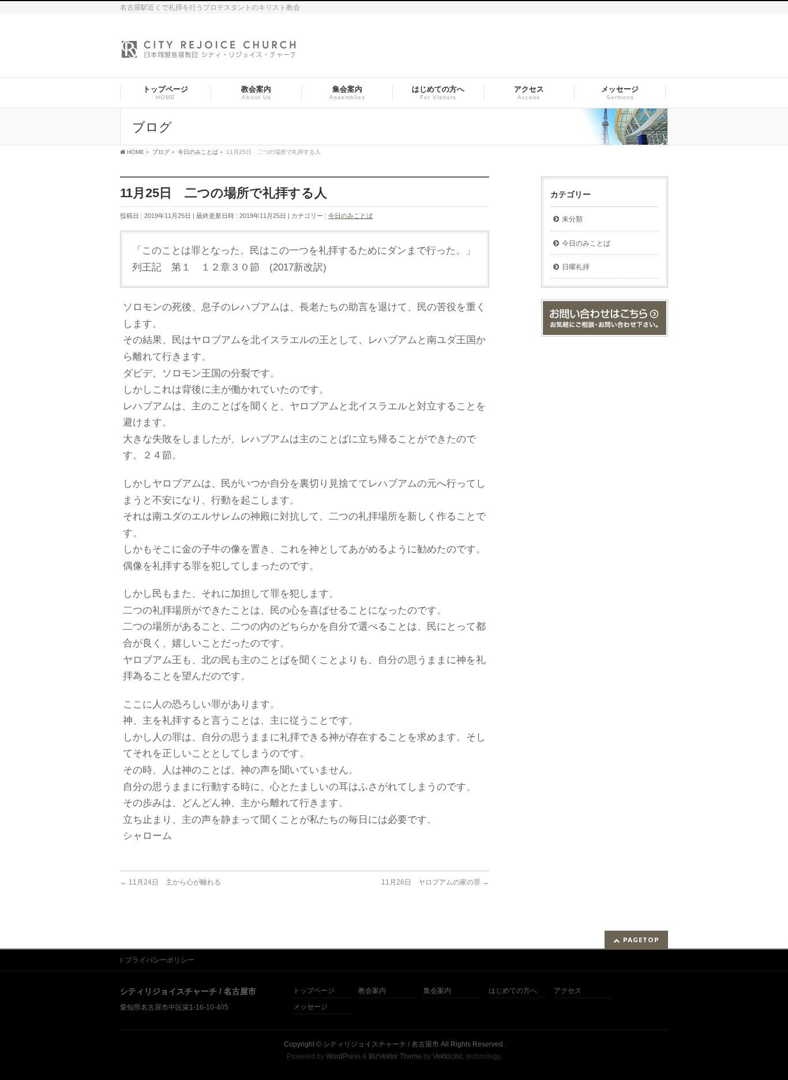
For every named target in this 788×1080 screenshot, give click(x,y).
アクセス (567, 991)
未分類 (572, 219)
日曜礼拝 (576, 267)
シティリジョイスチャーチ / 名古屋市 (381, 1044)
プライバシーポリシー (159, 960)
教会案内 (372, 991)
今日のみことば (350, 215)
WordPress (343, 1056)
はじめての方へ (513, 991)
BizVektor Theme (395, 1056)
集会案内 (437, 991)
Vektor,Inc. (448, 1056)
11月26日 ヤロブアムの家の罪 (435, 882)
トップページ (314, 991)
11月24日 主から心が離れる (170, 882)
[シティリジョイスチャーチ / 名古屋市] (209, 53)
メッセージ (310, 1007)
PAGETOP (641, 939)
